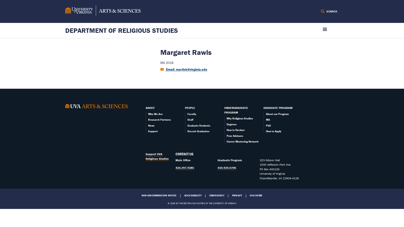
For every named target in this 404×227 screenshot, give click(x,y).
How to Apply (273, 131)
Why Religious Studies (240, 118)
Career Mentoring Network (243, 141)
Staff (190, 119)
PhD (268, 125)
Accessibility (193, 195)
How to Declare (236, 130)
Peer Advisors (235, 136)
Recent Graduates (198, 131)
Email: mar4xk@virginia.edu (186, 69)
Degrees (232, 124)
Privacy (237, 195)
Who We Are (155, 114)
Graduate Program (277, 108)
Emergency (216, 195)
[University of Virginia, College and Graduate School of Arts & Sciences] (103, 11)
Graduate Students (198, 125)
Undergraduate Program (236, 110)
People (190, 108)
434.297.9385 (184, 168)
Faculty (191, 114)
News (151, 125)
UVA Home (256, 195)
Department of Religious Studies (121, 30)
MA (268, 119)
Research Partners (159, 119)
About (150, 108)
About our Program (277, 114)
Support (153, 131)
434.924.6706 (227, 168)
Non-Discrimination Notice (159, 195)
